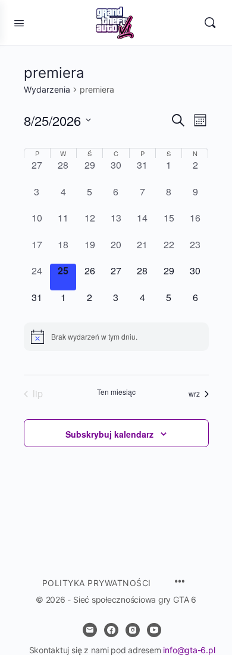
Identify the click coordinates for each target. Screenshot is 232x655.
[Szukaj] (210, 22)
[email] (90, 630)
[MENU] (180, 582)
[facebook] (111, 630)
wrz (194, 393)
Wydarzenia (47, 89)
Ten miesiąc (116, 392)
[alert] (116, 336)
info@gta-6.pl (189, 650)
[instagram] (133, 630)
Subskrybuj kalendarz (109, 434)
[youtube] (154, 630)
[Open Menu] (19, 22)
